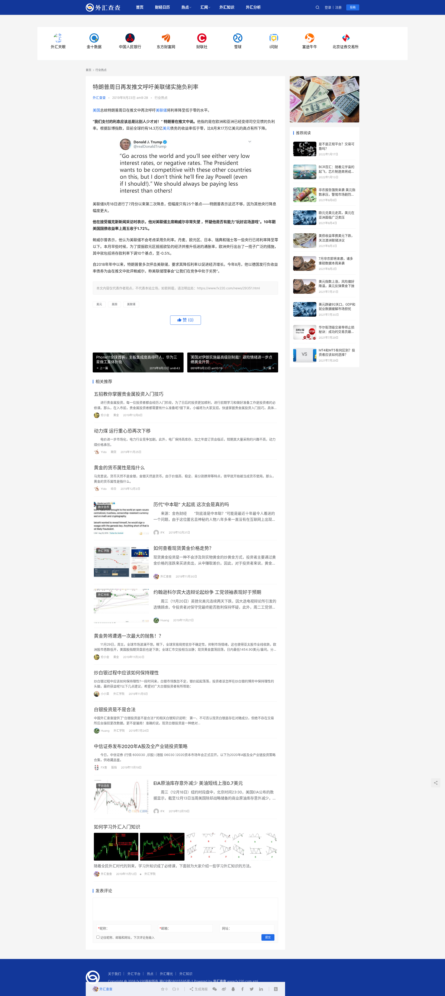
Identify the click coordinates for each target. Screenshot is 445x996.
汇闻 (204, 7)
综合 (113, 488)
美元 (166, 128)
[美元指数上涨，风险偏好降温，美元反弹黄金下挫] (304, 281)
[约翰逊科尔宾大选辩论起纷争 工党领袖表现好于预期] (121, 606)
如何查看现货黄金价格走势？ (183, 548)
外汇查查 (99, 98)
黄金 (116, 415)
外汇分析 (253, 7)
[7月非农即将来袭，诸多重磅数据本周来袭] (304, 258)
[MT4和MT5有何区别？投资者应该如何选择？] (304, 350)
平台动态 (103, 785)
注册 (338, 7)
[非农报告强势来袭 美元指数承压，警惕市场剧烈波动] (304, 190)
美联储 (161, 110)
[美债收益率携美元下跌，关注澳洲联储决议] (304, 235)
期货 (113, 452)
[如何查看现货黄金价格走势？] (121, 562)
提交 (268, 937)
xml (255, 981)
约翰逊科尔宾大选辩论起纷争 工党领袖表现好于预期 (207, 592)
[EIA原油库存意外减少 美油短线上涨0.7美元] (121, 797)
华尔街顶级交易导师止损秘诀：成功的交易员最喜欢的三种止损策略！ (336, 331)
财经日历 (162, 7)
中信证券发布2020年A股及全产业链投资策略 (141, 746)
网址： (227, 928)
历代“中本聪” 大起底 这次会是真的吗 (191, 504)
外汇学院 (103, 551)
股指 (114, 767)
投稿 (353, 7)
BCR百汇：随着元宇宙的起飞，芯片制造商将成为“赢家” (336, 171)
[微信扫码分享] (214, 989)
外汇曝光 (166, 974)
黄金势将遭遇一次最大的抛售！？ (128, 636)
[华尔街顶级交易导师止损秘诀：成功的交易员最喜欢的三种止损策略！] (304, 327)
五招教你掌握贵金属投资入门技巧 (128, 394)
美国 (96, 110)
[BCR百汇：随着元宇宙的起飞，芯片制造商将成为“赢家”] (304, 167)
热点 (185, 7)
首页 (139, 7)
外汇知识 (226, 7)
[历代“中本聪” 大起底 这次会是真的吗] (121, 518)
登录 (328, 7)
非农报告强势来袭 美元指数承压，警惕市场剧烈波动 (337, 194)
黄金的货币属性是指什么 (119, 468)
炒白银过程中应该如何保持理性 (126, 673)
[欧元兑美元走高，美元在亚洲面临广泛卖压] (304, 213)
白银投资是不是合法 (115, 709)
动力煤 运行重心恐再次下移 (122, 431)
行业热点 (161, 98)
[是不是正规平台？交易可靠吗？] (304, 144)
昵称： (103, 928)
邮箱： (165, 928)
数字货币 (103, 507)
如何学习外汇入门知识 (117, 827)
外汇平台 (133, 974)
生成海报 (201, 989)
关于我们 (114, 974)
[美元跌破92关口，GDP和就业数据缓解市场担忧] (304, 304)
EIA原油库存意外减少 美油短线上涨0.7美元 (198, 783)
